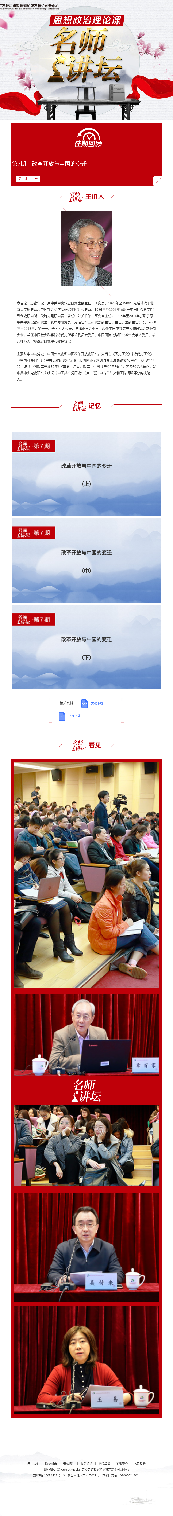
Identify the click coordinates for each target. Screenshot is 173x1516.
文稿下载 (97, 703)
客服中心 (122, 1463)
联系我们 (69, 1463)
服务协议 (86, 1463)
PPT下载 (74, 716)
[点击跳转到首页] (49, 6)
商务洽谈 (104, 1463)
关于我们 (33, 1463)
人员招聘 (140, 1463)
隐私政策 (51, 1463)
